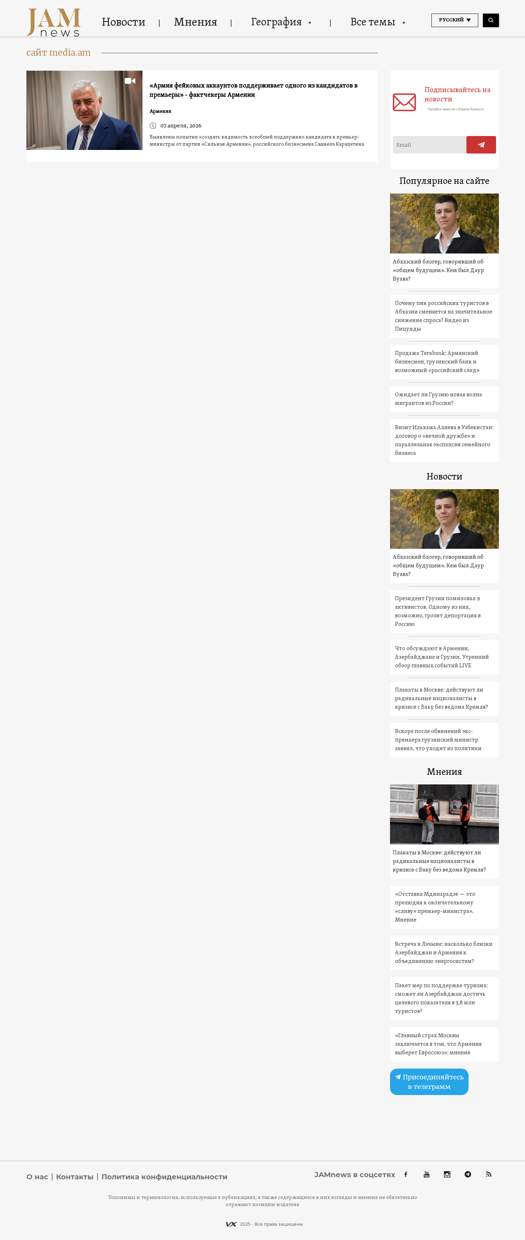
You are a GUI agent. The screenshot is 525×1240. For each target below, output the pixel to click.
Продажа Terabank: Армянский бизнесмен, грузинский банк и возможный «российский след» (437, 362)
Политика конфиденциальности (164, 1176)
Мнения (195, 23)
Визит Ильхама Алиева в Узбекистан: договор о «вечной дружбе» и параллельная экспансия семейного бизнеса (444, 440)
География (276, 22)
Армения (160, 112)
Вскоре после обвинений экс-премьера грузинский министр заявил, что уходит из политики (438, 740)
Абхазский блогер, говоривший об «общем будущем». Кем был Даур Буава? (438, 270)
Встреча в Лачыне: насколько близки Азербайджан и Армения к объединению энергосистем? (443, 953)
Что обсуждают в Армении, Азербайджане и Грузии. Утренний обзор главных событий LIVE (442, 657)
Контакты (75, 1176)
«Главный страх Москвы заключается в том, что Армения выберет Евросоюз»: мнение (438, 1044)
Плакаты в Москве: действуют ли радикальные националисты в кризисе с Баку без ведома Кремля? (441, 699)
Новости (123, 23)
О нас (37, 1176)
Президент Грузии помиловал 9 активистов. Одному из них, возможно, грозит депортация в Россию (438, 611)
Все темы (372, 22)
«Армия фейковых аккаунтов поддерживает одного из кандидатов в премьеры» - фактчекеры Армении (254, 90)
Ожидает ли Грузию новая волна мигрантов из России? (438, 399)
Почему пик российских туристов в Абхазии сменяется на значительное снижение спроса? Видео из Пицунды (443, 316)
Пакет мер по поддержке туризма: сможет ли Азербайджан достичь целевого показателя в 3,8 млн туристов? (441, 998)
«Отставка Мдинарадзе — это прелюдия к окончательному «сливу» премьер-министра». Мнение (435, 907)
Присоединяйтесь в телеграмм (432, 1082)
